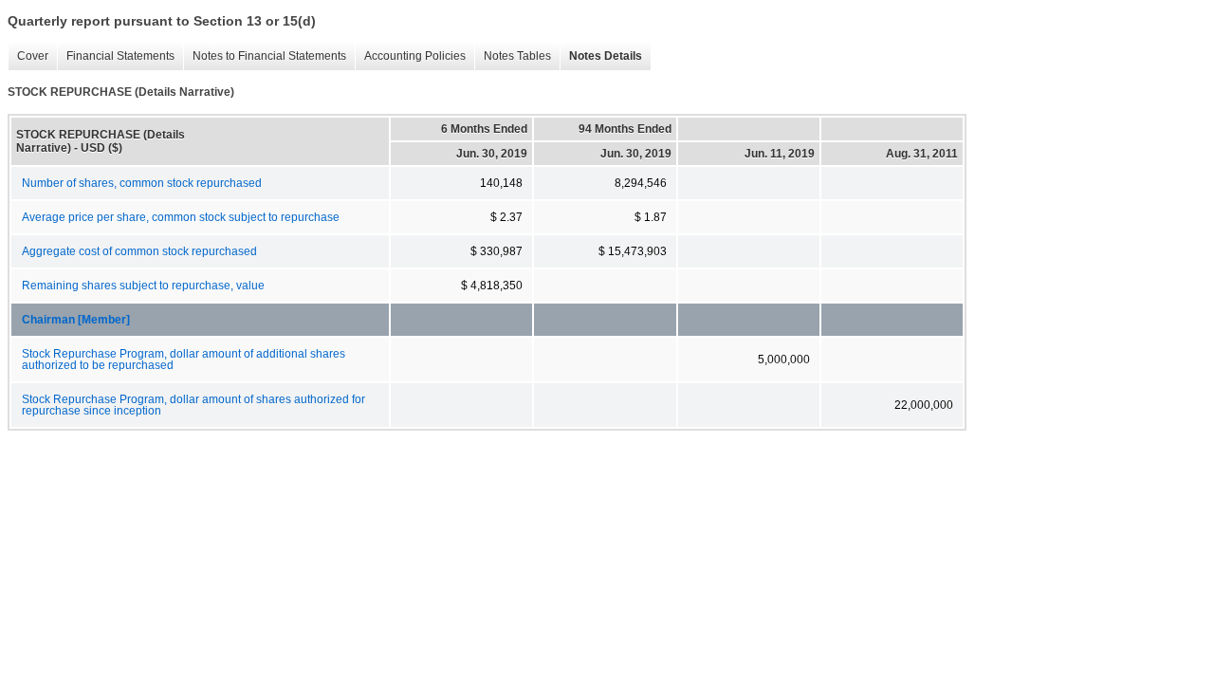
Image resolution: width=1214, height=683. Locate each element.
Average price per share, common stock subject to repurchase (181, 217)
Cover (28, 56)
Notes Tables (512, 56)
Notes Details (601, 56)
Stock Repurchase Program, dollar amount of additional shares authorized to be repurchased (183, 359)
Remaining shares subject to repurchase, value (143, 285)
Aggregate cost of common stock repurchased (139, 251)
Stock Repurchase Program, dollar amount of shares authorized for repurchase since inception (193, 405)
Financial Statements (116, 56)
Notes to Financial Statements (264, 56)
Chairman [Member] (76, 319)
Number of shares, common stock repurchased (142, 183)
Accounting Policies (410, 56)
